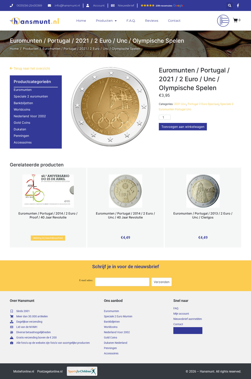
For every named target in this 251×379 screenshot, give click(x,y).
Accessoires (23, 142)
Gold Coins (22, 123)
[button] (161, 5)
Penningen (21, 136)
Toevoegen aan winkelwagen (182, 127)
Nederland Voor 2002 (30, 116)
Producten (104, 21)
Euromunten (23, 90)
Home (81, 21)
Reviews (151, 21)
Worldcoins (22, 109)
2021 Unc (180, 104)
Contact (174, 21)
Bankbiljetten (23, 103)
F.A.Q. (130, 21)
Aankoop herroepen (188, 330)
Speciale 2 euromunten (31, 96)
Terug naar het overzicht (31, 68)
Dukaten (20, 129)
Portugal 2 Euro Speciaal (203, 104)
